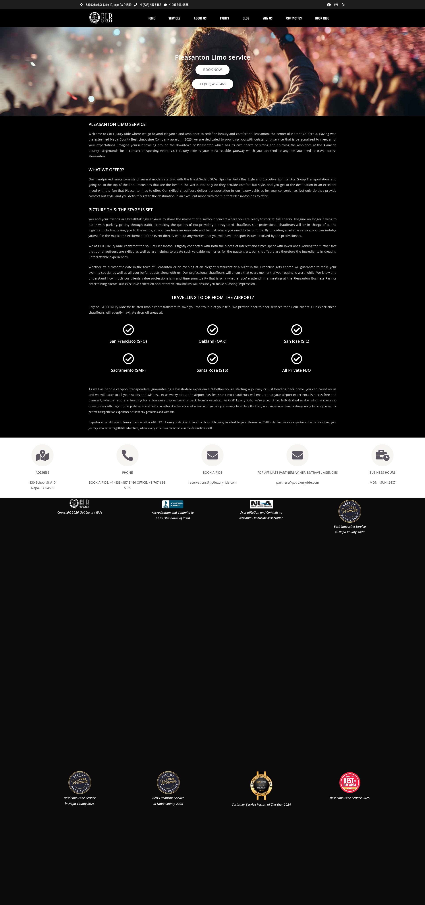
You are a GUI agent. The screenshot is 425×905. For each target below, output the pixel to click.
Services (174, 18)
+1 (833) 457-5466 (150, 4)
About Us (200, 18)
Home (151, 18)
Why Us (267, 18)
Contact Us (294, 18)
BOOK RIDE (322, 18)
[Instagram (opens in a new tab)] (336, 4)
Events (224, 18)
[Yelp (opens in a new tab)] (342, 4)
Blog (246, 18)
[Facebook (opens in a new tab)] (328, 4)
